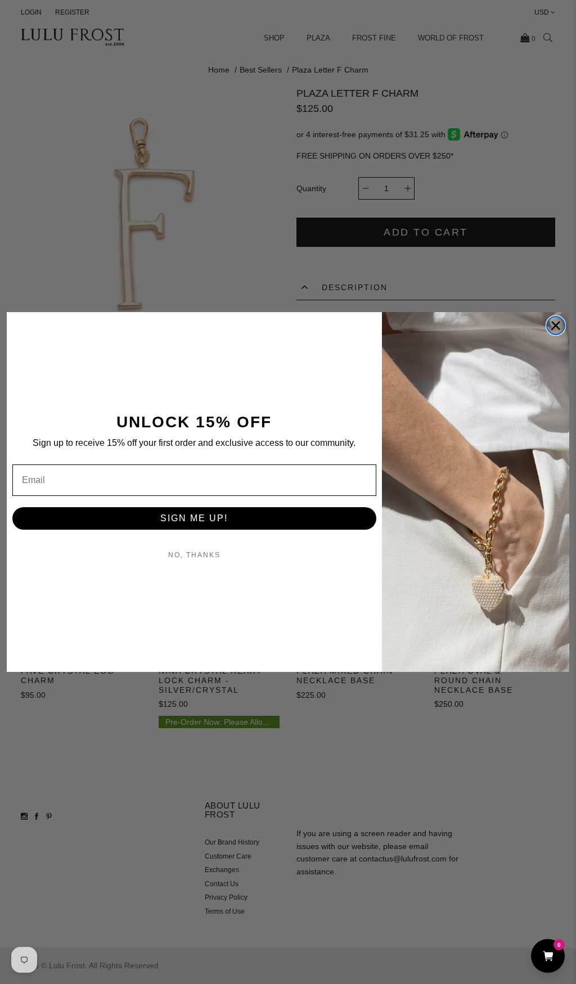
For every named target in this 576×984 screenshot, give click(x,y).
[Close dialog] (556, 326)
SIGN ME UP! (194, 518)
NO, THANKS (194, 555)
